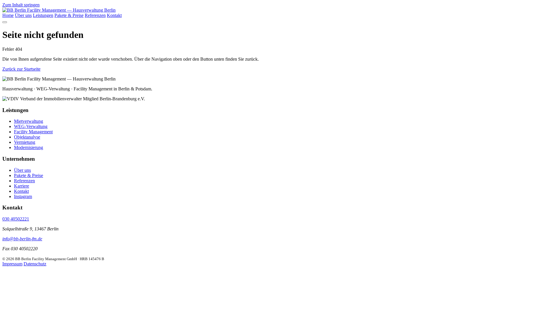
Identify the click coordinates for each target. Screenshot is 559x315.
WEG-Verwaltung (30, 126)
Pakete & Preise (69, 15)
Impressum (12, 263)
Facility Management (33, 131)
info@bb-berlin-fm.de (22, 238)
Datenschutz (35, 263)
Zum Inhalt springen (21, 4)
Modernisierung (28, 147)
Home (8, 15)
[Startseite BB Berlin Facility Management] (59, 10)
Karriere (21, 185)
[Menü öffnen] (4, 22)
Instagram (23, 196)
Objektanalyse (27, 136)
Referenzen (95, 15)
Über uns (23, 15)
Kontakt (114, 15)
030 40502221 (15, 218)
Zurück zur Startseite (21, 68)
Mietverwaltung (28, 121)
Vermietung (24, 142)
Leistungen (43, 15)
